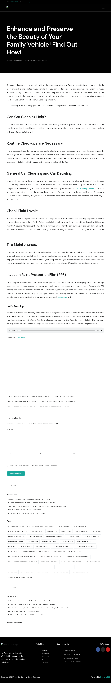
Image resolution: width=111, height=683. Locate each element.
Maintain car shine (93, 562)
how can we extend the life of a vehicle (22, 402)
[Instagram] (103, 649)
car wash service (26, 546)
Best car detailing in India (17, 531)
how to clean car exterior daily (77, 556)
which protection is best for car (20, 577)
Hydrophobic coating (49, 562)
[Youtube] (108, 649)
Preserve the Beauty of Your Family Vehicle (55, 407)
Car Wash (11, 546)
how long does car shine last (50, 556)
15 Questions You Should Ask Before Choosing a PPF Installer (29, 499)
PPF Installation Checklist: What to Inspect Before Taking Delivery (31, 503)
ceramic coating (42, 546)
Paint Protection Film (64, 567)
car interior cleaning (54, 536)
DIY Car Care (12, 551)
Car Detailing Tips (35, 536)
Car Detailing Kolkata (84, 188)
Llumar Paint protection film (71, 562)
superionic (62, 297)
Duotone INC (105, 677)
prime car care (43, 572)
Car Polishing (33, 541)
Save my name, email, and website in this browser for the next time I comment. (33, 466)
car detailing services (16, 536)
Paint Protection (46, 567)
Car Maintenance (73, 536)
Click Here (20, 337)
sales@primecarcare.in (33, 2)
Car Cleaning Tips (81, 531)
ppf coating (12, 572)
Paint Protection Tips (83, 567)
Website (75, 454)
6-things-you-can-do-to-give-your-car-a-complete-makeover (31, 526)
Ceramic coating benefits (62, 546)
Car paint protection (15, 541)
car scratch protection (86, 541)
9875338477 (14, 2)
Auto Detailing (64, 526)
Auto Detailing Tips (80, 526)
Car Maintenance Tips (91, 536)
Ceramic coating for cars (85, 546)
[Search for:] (55, 485)
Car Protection (67, 541)
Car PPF (44, 60)
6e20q (9, 60)
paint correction (29, 567)
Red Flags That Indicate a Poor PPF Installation (24, 510)
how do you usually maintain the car (21, 556)
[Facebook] (98, 649)
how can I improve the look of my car (35, 551)
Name (9, 454)
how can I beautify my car (64, 396)
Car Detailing (36, 60)
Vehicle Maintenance (60, 572)
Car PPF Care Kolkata (49, 541)
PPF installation (27, 572)
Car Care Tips (52, 531)
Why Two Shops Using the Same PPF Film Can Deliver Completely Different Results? (38, 506)
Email (42, 454)
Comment (10, 429)
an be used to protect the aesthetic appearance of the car (29, 396)
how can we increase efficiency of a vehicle (58, 402)
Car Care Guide (37, 531)
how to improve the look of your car (21, 407)
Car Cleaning (66, 531)
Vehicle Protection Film (81, 572)
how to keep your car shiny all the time (22, 562)
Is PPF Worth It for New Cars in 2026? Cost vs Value (26, 513)
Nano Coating (13, 567)
